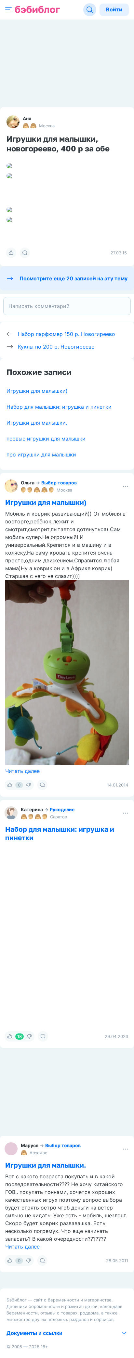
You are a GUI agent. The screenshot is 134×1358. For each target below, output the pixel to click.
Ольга (27, 482)
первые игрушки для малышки (46, 438)
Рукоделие (62, 809)
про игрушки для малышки (41, 454)
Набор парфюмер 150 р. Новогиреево (66, 334)
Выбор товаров (59, 482)
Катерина (32, 809)
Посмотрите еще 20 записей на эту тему (73, 278)
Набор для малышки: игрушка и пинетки (59, 407)
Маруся (29, 1145)
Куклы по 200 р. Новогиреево (56, 346)
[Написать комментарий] (67, 306)
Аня (27, 118)
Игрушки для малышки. (37, 422)
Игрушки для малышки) (37, 391)
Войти (114, 9)
